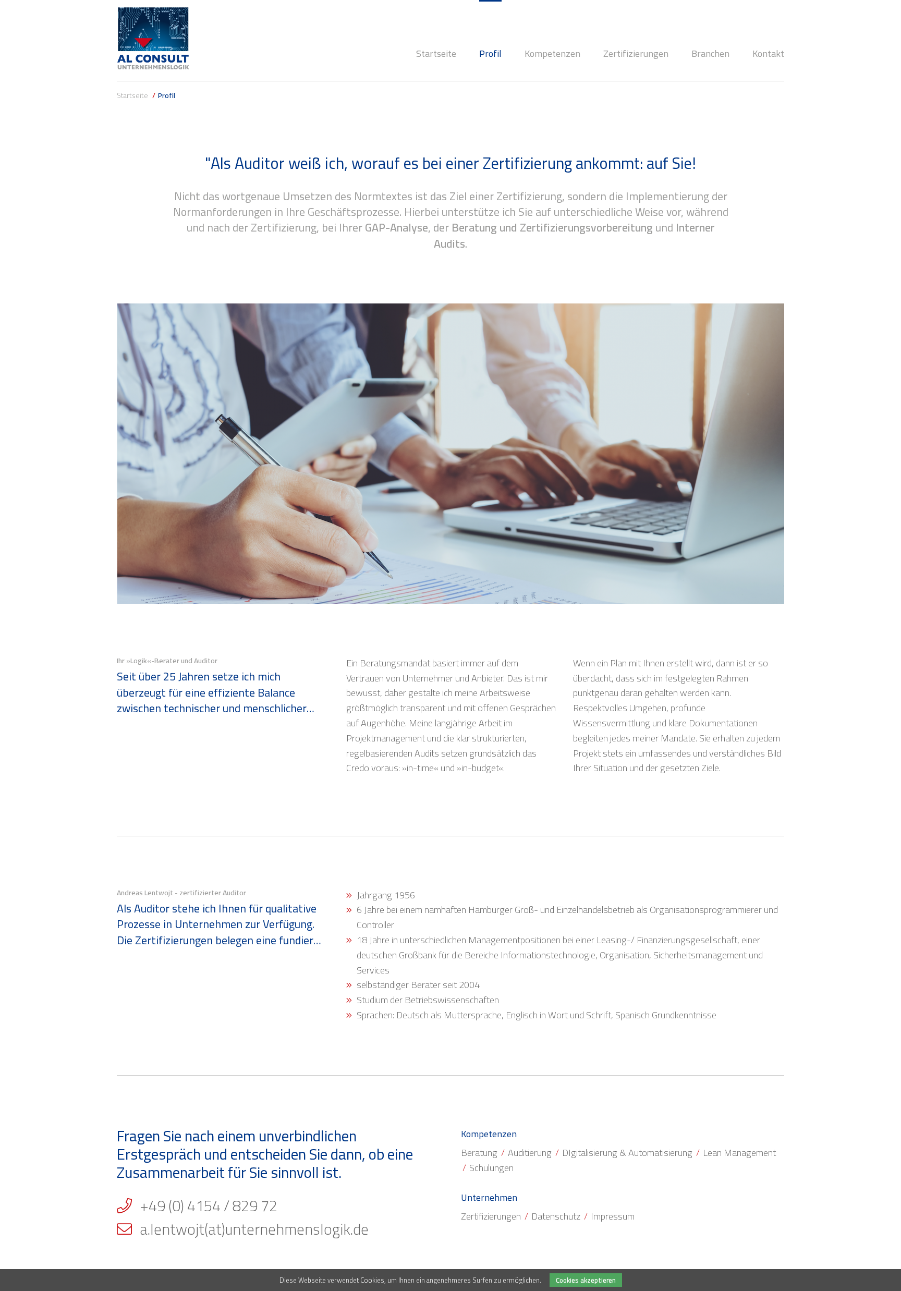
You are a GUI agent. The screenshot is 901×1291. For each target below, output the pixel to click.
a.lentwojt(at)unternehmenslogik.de (254, 1230)
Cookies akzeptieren (586, 1280)
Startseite (132, 95)
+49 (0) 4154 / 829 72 (208, 1206)
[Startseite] (153, 38)
